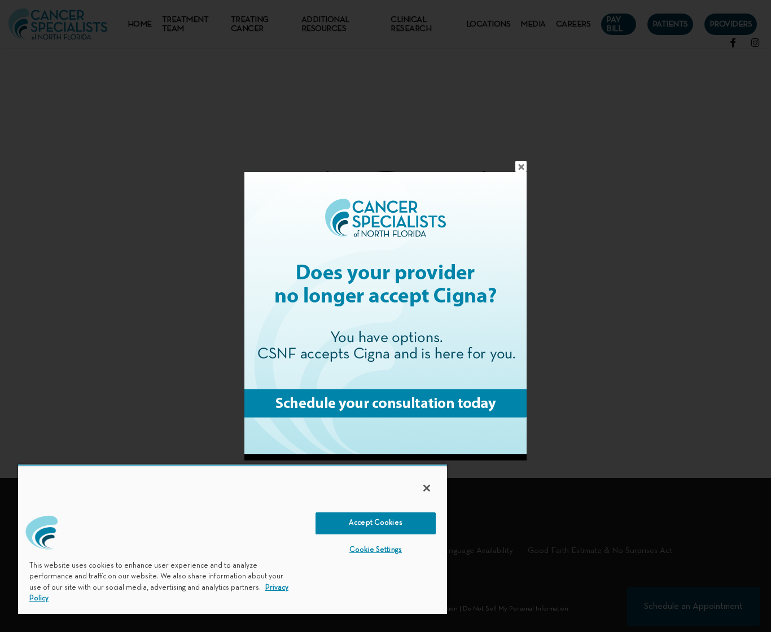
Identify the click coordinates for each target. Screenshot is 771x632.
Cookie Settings (375, 550)
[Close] (426, 488)
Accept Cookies (375, 523)
